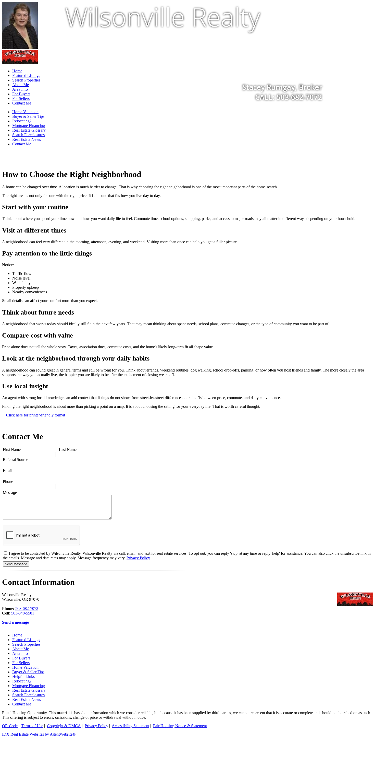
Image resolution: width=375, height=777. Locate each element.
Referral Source (15, 459)
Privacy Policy (138, 558)
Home (17, 635)
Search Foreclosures (28, 135)
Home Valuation (25, 112)
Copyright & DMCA (64, 726)
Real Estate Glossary (29, 130)
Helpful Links (23, 676)
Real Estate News (26, 139)
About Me (20, 649)
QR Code (10, 726)
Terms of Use (32, 726)
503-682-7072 (26, 608)
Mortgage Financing (28, 125)
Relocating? (21, 121)
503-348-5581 (22, 613)
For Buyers (21, 658)
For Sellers (21, 98)
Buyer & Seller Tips (28, 116)
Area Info (20, 653)
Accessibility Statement (130, 726)
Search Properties (26, 644)
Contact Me (21, 103)
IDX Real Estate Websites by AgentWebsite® (39, 734)
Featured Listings (26, 639)
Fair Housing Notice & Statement (180, 726)
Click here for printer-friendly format (35, 415)
